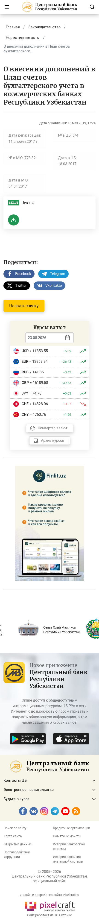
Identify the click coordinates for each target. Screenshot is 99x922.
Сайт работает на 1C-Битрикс (49, 915)
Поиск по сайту (14, 828)
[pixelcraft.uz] (49, 905)
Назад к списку (24, 305)
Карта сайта (12, 836)
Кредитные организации (71, 828)
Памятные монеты (67, 836)
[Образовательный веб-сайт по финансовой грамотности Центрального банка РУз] (49, 523)
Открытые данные (17, 844)
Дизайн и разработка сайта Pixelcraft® (49, 895)
